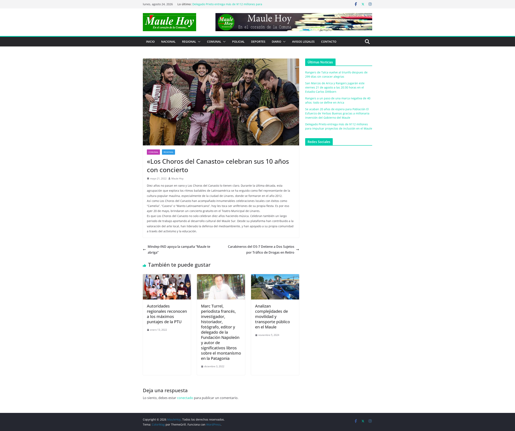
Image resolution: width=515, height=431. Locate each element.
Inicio (150, 41)
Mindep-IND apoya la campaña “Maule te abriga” (179, 249)
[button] (198, 41)
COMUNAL (214, 41)
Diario (276, 41)
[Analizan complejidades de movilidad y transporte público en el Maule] (275, 277)
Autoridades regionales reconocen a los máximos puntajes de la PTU (167, 313)
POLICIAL (238, 41)
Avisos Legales (303, 41)
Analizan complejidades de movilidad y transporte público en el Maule (272, 316)
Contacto (328, 41)
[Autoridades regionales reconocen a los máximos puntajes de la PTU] (167, 277)
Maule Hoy (177, 178)
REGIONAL (189, 41)
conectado (185, 398)
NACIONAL (168, 41)
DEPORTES (258, 41)
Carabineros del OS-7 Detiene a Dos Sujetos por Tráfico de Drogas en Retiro (261, 249)
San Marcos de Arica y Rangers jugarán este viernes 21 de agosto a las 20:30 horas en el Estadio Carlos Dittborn (335, 87)
